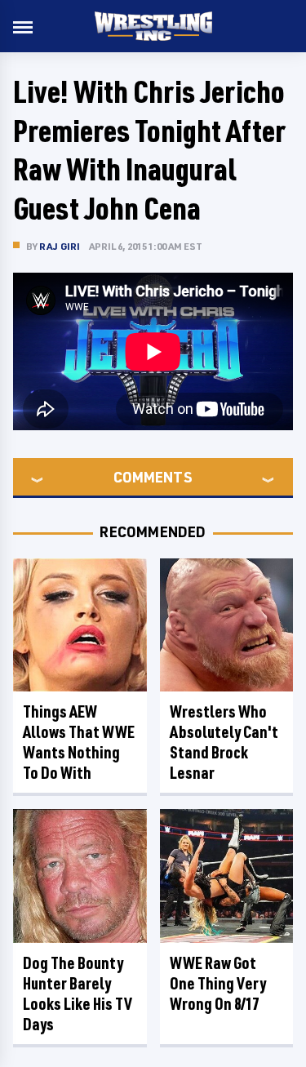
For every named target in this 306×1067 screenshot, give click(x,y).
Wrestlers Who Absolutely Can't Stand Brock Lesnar (224, 742)
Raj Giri (60, 246)
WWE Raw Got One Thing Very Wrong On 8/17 (218, 983)
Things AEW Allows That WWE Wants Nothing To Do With (79, 742)
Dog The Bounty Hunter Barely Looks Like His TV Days (77, 993)
